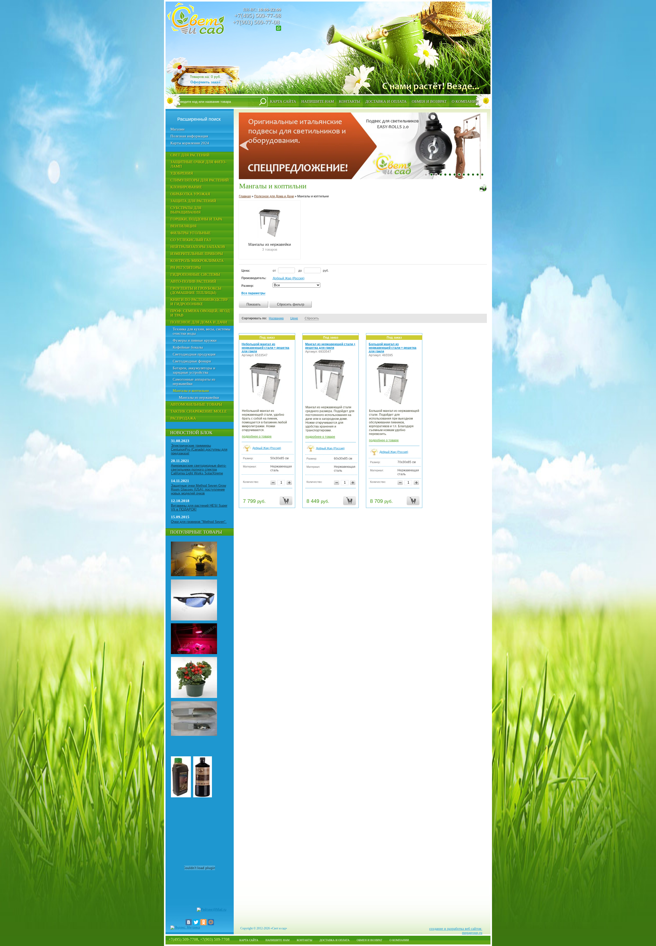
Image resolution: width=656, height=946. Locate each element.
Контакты (349, 101)
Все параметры (253, 293)
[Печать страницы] (483, 188)
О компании (465, 101)
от (275, 270)
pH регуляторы (185, 268)
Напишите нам (317, 101)
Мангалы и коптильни (191, 391)
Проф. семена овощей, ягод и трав (200, 313)
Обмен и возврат (429, 101)
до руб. (313, 270)
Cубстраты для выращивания (185, 210)
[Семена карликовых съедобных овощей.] (194, 696)
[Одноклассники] (203, 922)
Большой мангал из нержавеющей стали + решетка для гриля (392, 347)
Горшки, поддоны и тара (196, 219)
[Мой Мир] (211, 922)
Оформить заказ (205, 82)
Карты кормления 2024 (189, 143)
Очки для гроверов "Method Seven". (199, 522)
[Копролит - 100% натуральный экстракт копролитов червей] (181, 796)
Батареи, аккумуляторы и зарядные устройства (194, 370)
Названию (276, 318)
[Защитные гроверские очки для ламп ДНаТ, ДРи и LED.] (194, 619)
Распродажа (183, 418)
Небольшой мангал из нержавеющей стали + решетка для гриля (265, 347)
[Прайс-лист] (480, 318)
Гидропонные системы (195, 274)
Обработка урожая (190, 194)
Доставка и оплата (386, 101)
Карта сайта (283, 101)
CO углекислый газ (190, 240)
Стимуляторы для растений (199, 180)
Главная (245, 196)
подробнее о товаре (257, 436)
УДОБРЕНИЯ (181, 173)
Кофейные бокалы (188, 347)
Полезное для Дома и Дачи (198, 322)
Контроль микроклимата (197, 261)
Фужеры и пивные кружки (195, 340)
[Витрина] (473, 318)
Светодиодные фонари (192, 361)
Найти (262, 101)
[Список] (466, 318)
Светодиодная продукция (194, 354)
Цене (294, 318)
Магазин (177, 129)
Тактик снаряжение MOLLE (198, 411)
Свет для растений (190, 155)
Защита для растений (193, 201)
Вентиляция (183, 226)
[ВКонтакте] (189, 922)
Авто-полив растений (193, 281)
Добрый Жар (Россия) (288, 278)
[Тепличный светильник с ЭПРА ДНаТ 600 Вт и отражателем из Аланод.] (194, 734)
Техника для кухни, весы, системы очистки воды (201, 331)
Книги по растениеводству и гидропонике (199, 302)
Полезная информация (189, 136)
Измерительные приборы (196, 254)
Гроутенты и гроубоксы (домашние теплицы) (195, 290)
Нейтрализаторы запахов (197, 247)
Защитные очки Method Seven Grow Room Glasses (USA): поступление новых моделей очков (198, 489)
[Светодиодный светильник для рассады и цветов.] (194, 653)
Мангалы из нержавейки (199, 397)
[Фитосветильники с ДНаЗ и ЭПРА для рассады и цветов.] (194, 575)
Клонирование (186, 187)
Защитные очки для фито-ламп (198, 164)
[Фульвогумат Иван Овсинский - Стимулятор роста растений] (202, 796)
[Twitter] (196, 922)
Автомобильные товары (196, 404)
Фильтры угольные (190, 233)
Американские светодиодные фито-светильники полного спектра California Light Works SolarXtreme (198, 469)
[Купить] (286, 500)
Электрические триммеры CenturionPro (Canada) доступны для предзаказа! (199, 449)
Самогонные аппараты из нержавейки (194, 381)
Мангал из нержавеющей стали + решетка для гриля (330, 346)
